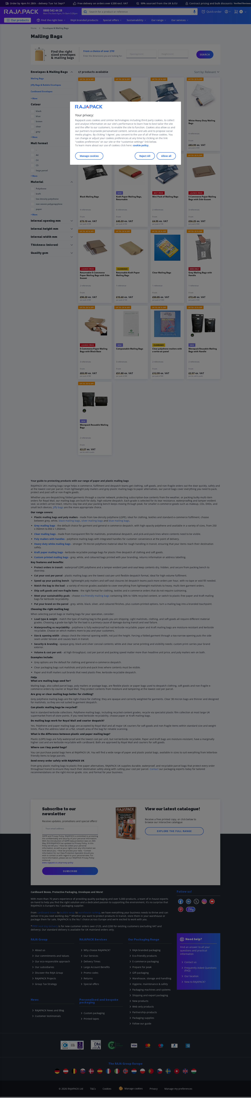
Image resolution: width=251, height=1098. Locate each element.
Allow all (166, 156)
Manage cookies (89, 156)
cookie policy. (141, 145)
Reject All (144, 156)
